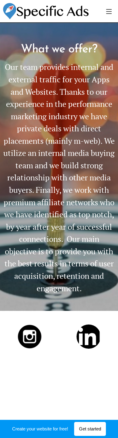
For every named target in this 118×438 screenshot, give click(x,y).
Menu (109, 11)
